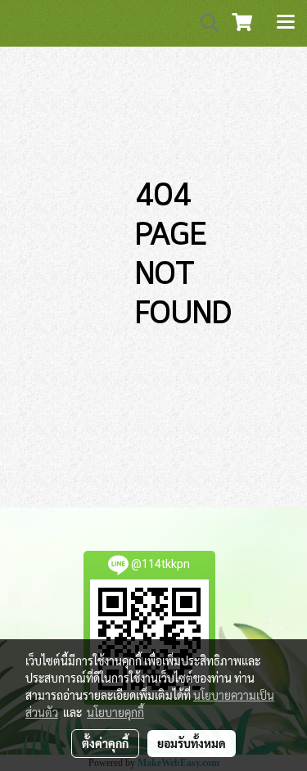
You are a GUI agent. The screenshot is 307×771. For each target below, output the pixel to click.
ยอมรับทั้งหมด (191, 743)
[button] (203, 23)
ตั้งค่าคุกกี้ (105, 743)
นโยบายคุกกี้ (115, 712)
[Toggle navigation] (286, 23)
